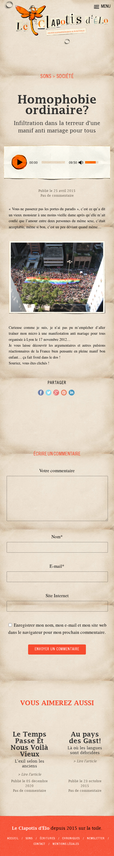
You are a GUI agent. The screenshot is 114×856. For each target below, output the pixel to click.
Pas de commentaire (57, 195)
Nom (57, 537)
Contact (39, 844)
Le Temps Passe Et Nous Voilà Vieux (29, 744)
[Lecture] (19, 162)
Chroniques (71, 838)
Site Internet (57, 595)
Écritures (47, 838)
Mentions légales (65, 844)
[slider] (53, 162)
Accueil (13, 838)
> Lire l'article (29, 774)
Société (65, 77)
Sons (45, 77)
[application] (57, 163)
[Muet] (80, 163)
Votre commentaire (57, 470)
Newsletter (96, 838)
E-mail (57, 566)
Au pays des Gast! (85, 737)
